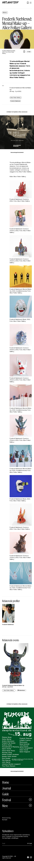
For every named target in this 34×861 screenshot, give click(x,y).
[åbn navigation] (30, 2)
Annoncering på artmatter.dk (17, 152)
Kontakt (4, 819)
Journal (6, 788)
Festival (6, 800)
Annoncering (6, 818)
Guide (5, 794)
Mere (5, 806)
